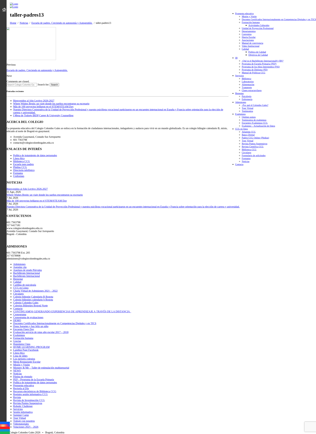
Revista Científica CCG (252, 146)
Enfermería (247, 99)
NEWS (17, 370)
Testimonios (247, 111)
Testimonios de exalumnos (254, 120)
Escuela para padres (23, 164)
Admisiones (240, 102)
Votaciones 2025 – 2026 (25, 426)
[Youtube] (5, 428)
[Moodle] (4, 5)
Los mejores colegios (24, 358)
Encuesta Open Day (23, 329)
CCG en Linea (20, 287)
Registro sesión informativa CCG (30, 394)
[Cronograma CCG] (4, 2)
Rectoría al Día (21, 388)
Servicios (239, 75)
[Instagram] (5, 425)
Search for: (43, 84)
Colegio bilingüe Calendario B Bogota (33, 296)
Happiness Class (21, 344)
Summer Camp (21, 415)
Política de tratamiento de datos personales (35, 155)
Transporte (247, 87)
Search (54, 84)
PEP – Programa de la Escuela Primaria (33, 379)
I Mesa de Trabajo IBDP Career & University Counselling (43, 115)
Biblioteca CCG (249, 149)
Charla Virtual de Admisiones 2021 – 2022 (35, 290)
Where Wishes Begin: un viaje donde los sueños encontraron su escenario (51, 103)
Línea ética (19, 158)
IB (236, 58)
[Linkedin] (5, 430)
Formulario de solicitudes (253, 155)
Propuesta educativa (244, 13)
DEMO (17, 320)
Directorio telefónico (24, 170)
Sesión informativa (23, 412)
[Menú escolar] (4, 13)
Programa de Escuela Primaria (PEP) (259, 64)
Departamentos (249, 31)
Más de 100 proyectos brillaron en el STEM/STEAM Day (43, 106)
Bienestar (239, 93)
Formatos (246, 158)
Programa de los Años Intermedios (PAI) (261, 67)
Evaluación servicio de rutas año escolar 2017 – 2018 (40, 332)
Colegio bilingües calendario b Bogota (33, 299)
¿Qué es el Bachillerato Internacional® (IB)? (262, 61)
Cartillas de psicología (24, 284)
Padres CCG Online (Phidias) (255, 138)
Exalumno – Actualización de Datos (258, 126)
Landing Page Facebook (26, 350)
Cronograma (19, 314)
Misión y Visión (249, 16)
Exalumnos (240, 114)
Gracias (17, 341)
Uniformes (18, 176)
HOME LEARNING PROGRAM (31, 347)
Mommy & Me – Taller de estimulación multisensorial (41, 367)
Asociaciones (248, 40)
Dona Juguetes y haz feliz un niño (30, 326)
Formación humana (251, 22)
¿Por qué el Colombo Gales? (255, 105)
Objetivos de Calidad (258, 55)
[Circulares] (4, 4)
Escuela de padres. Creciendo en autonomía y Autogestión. (37, 70)
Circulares (246, 152)
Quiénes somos (249, 117)
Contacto (239, 164)
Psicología (246, 96)
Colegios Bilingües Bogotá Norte (30, 305)
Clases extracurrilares (252, 90)
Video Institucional (250, 46)
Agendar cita (19, 267)
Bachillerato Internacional (26, 273)
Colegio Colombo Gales (25, 302)
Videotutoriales (21, 423)
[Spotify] (5, 433)
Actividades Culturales (258, 25)
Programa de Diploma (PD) (255, 70)
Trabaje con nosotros (24, 421)
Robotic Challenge (23, 406)
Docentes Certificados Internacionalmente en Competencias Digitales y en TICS (279, 19)
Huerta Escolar (249, 37)
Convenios (246, 34)
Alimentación (248, 84)
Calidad (245, 49)
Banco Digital (248, 135)
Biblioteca (246, 78)
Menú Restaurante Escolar (26, 361)
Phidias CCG (20, 167)
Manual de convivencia (252, 43)
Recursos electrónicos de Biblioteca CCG (34, 391)
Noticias (245, 161)
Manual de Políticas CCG (253, 72)
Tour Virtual (247, 108)
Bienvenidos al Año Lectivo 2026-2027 (33, 100)
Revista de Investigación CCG (29, 400)
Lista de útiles (20, 355)
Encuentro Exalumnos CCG (255, 123)
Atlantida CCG (249, 132)
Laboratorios (248, 81)
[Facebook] (5, 423)
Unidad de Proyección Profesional (258, 28)
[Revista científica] (4, 17)
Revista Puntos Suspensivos (254, 143)
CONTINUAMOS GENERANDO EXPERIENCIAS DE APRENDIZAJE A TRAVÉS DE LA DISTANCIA (72, 311)
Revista (17, 397)
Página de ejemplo (22, 376)
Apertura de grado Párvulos (27, 270)
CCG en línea (241, 129)
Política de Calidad (257, 52)
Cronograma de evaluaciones (28, 317)
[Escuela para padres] (4, 15)
